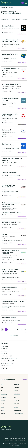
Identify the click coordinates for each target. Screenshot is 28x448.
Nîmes (2, 410)
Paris (2, 384)
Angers (16, 407)
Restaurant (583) (5, 19)
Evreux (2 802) (4, 346)
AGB (16, 440)
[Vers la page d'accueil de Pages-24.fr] (6, 2)
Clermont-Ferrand (18, 413)
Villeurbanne (17, 410)
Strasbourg (4, 394)
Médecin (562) (16, 19)
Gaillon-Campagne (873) (7, 363)
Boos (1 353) (4, 353)
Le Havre (16, 400)
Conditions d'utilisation (9, 440)
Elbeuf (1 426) (4, 351)
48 (17, 329)
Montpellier (17, 394)
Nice (2, 390)
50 (25, 329)
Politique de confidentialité (15, 438)
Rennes (3, 400)
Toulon (2, 403)
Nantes (16, 390)
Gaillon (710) (4, 368)
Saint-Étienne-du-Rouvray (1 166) (9, 358)
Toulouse (16, 387)
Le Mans (3, 413)
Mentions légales (21, 440)
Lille (15, 397)
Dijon (2, 407)
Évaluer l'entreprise (22, 33)
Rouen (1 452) (4, 348)
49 (21, 329)
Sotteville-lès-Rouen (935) (7, 360)
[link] (14, 30)
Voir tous (24, 379)
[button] (22, 3)
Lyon (2, 387)
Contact (6, 438)
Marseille (16, 384)
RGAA (23, 438)
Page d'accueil (4, 7)
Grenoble (16, 403)
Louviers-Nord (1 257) (6, 356)
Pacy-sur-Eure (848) (6, 365)
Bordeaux (3, 397)
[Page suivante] (25, 332)
